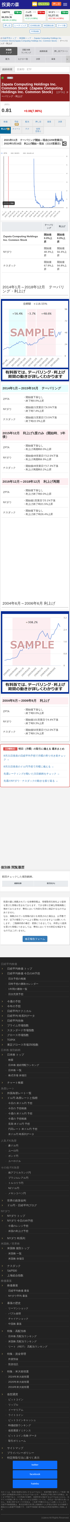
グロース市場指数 (18, 1035)
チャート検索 (15, 1082)
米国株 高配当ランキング (22, 1341)
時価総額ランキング (19, 1425)
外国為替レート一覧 (19, 1093)
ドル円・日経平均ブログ (22, 1205)
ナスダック (14, 1265)
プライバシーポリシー (20, 1452)
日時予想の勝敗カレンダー (23, 983)
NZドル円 (13, 1188)
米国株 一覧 (15, 1253)
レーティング (20, 25)
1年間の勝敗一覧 (17, 989)
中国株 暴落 (15, 1323)
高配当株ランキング (26, 51)
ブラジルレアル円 (18, 1177)
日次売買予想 (15, 994)
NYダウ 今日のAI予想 (20, 1220)
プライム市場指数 (18, 1025)
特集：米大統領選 (18, 1371)
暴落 (53, 59)
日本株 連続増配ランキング (23, 1065)
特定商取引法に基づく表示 (23, 1457)
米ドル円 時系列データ (21, 1134)
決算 (38, 59)
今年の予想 (14, 1006)
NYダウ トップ (16, 1215)
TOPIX (11, 1039)
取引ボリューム (17, 1440)
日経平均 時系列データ (21, 1015)
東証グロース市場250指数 (22, 1044)
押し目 (56, 4)
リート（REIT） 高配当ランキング (27, 1346)
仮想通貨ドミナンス (19, 1430)
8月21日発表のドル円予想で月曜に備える (29, 766)
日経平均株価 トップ (19, 968)
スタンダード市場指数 (20, 1030)
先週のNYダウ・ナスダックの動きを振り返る (31, 780)
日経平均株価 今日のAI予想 (23, 973)
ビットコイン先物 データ (22, 1435)
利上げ (5, 129)
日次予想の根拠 (17, 978)
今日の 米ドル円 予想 (20, 1103)
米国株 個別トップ (18, 1248)
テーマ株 (62, 25)
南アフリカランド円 (19, 1172)
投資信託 (13, 1364)
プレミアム (44, 4)
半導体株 (35, 31)
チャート (16, 129)
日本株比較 (35, 25)
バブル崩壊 (14, 1313)
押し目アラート (61, 51)
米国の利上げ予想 (18, 1231)
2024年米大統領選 (18, 1376)
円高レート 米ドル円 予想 (22, 1129)
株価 (6, 122)
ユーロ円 (13, 1150)
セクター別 (23, 59)
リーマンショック (18, 1308)
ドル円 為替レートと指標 (22, 1097)
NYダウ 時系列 (16, 1238)
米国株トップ (9, 51)
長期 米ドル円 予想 (19, 1123)
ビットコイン (15, 1399)
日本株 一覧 (15, 1070)
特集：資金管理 (16, 1353)
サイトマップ (15, 1448)
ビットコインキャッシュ (22, 1420)
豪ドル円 (13, 1145)
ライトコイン (15, 1415)
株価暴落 (12, 1285)
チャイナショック (18, 1318)
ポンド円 (13, 1155)
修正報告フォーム (35, 938)
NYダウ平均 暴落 (17, 1295)
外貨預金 (13, 1359)
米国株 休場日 (16, 1258)
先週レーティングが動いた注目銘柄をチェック (32, 773)
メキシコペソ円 (17, 1193)
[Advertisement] (35, 557)
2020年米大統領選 (18, 1381)
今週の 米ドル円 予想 (20, 1113)
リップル (13, 1404)
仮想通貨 (12, 1394)
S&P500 (12, 1270)
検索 (10, 1059)
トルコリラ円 (15, 1182)
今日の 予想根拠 (17, 1108)
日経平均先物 (15, 1020)
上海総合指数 (15, 1275)
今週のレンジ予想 (18, 1225)
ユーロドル (14, 1161)
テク (27, 129)
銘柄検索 (44, 51)
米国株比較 (49, 25)
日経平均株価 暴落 (18, 1290)
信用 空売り (38, 130)
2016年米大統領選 (18, 1387)
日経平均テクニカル (19, 1010)
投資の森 (10, 4)
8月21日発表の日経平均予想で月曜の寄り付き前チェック (35, 757)
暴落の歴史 (14, 1303)
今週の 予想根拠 (17, 1118)
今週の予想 (14, 1001)
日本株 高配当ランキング (22, 1336)
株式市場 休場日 (17, 1075)
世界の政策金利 (16, 1200)
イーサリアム (15, 1409)
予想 (16, 123)
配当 (8, 59)
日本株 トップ (15, 1054)
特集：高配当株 (16, 1331)
